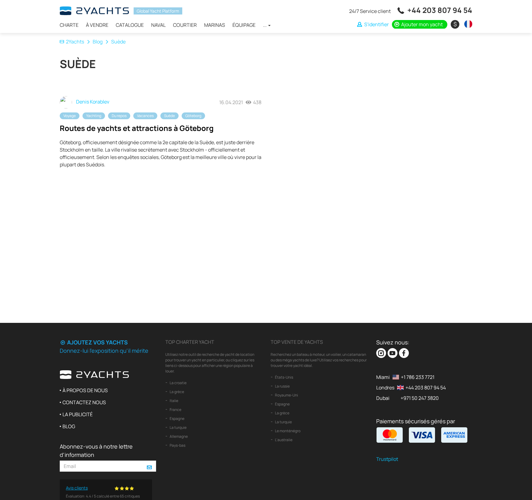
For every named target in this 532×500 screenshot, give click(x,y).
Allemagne (178, 436)
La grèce (176, 391)
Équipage (244, 25)
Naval (158, 25)
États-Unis (283, 377)
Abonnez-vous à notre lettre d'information (96, 450)
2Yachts (75, 41)
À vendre (97, 25)
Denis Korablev (92, 101)
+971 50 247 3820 (420, 398)
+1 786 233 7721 (417, 377)
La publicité (77, 414)
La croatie (178, 382)
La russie (282, 386)
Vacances (145, 115)
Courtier (185, 25)
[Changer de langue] (466, 24)
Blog (98, 41)
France (175, 409)
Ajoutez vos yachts (97, 342)
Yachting (93, 115)
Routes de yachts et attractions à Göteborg (137, 128)
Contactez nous (84, 402)
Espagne (176, 418)
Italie (173, 400)
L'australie (283, 439)
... (265, 25)
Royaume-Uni (286, 395)
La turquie (178, 427)
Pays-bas (177, 445)
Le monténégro (287, 430)
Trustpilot (387, 459)
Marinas (214, 25)
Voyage (69, 115)
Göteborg (193, 115)
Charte (69, 25)
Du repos (119, 115)
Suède (169, 115)
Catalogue (130, 25)
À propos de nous (85, 390)
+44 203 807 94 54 (439, 10)
